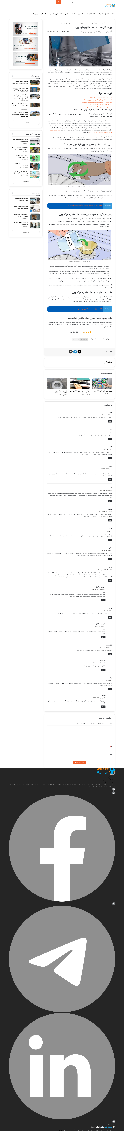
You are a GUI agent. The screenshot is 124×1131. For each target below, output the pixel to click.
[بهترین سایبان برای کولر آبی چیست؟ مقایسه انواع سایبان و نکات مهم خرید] (35, 113)
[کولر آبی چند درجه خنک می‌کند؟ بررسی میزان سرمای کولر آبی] (35, 89)
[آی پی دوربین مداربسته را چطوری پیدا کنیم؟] (35, 200)
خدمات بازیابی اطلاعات (109, 777)
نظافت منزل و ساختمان (56, 14)
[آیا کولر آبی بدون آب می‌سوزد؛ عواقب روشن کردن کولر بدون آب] (35, 105)
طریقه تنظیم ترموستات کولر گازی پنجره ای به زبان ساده (21, 173)
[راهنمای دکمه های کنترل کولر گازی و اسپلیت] (35, 141)
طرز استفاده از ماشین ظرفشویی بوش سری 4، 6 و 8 (80, 392)
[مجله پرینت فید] (109, 1128)
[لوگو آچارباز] (110, 5)
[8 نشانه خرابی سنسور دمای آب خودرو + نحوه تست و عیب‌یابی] (35, 150)
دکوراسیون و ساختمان (77, 14)
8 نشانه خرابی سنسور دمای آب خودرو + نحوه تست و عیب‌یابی (20, 148)
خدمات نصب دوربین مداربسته (107, 781)
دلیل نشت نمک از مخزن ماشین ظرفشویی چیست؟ (98, 100)
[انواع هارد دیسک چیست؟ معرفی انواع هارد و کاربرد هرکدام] (35, 82)
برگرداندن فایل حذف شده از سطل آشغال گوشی (21, 156)
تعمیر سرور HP (111, 779)
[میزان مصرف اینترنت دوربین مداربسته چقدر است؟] (35, 208)
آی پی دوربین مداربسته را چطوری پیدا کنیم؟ (21, 199)
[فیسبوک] (62, 901)
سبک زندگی (44, 14)
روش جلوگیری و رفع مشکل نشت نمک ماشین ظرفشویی (97, 102)
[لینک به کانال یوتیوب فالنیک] (113, 790)
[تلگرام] (62, 1012)
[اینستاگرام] (113, 1123)
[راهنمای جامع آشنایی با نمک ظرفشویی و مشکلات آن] (57, 383)
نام (111, 746)
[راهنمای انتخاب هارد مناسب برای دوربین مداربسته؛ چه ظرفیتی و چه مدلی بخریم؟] (35, 96)
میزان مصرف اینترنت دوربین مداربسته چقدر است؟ (21, 207)
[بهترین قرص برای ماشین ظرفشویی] (102, 383)
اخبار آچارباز (36, 14)
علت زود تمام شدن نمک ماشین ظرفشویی (100, 104)
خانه (113, 14)
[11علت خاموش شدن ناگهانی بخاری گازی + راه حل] (35, 217)
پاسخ (110, 421)
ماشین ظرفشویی (85, 23)
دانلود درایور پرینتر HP (110, 783)
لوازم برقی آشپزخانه (94, 23)
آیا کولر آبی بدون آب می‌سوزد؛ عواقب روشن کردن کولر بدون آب (20, 105)
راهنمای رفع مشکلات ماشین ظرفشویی (90, 309)
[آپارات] (113, 794)
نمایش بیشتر (26, 122)
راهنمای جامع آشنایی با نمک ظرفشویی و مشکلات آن (85, 205)
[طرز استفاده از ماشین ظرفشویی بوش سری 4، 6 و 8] (80, 383)
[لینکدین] (62, 1119)
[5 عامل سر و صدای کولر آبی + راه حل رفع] (35, 166)
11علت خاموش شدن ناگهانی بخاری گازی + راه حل (20, 215)
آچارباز (60, 1130)
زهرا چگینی (107, 362)
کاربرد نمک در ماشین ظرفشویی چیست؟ (101, 98)
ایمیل (110, 754)
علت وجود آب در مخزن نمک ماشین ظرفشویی (99, 107)
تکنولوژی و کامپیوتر (104, 14)
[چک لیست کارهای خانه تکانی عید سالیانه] (35, 225)
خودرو (66, 14)
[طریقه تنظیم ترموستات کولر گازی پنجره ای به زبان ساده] (35, 174)
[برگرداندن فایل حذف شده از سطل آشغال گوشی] (35, 158)
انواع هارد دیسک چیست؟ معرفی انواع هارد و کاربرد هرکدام (20, 82)
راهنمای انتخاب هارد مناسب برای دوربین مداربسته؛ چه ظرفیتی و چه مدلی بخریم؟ (21, 97)
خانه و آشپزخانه (91, 14)
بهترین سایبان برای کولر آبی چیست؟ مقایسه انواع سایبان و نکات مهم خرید (20, 114)
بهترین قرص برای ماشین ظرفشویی (103, 391)
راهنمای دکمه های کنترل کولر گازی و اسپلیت (20, 140)
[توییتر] (113, 905)
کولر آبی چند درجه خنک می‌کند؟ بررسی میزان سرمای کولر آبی (20, 89)
